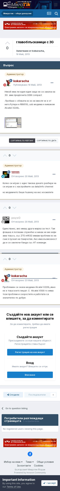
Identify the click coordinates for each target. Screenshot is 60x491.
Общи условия (45, 461)
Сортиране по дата (46, 141)
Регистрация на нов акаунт (30, 352)
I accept (51, 483)
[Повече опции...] (52, 83)
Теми (29, 461)
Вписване (30, 374)
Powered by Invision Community (30, 472)
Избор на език (12, 461)
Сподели (14, 394)
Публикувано (27, 84)
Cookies (38, 465)
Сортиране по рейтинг (22, 141)
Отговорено (25, 176)
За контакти (24, 465)
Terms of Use (14, 486)
